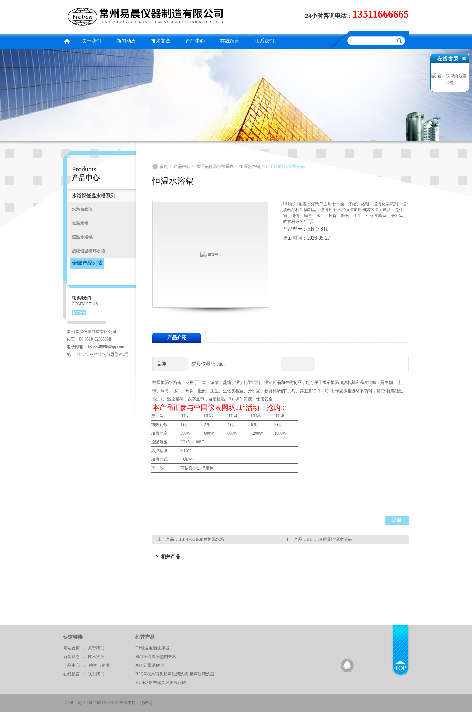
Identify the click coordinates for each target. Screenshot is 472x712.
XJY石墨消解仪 (149, 665)
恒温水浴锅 (249, 166)
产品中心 (195, 41)
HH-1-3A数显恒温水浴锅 (329, 539)
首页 (67, 40)
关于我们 (91, 41)
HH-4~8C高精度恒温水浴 (201, 539)
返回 (397, 520)
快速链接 (73, 637)
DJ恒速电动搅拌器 (152, 648)
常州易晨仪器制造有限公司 (148, 15)
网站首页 (71, 648)
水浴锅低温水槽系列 (215, 166)
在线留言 (229, 41)
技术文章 (160, 41)
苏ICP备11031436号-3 (97, 702)
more (79, 312)
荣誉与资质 (99, 665)
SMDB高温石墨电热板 (156, 656)
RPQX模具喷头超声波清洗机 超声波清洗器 (174, 674)
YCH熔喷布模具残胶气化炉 (160, 682)
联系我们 (264, 41)
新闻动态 (126, 41)
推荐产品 (145, 637)
